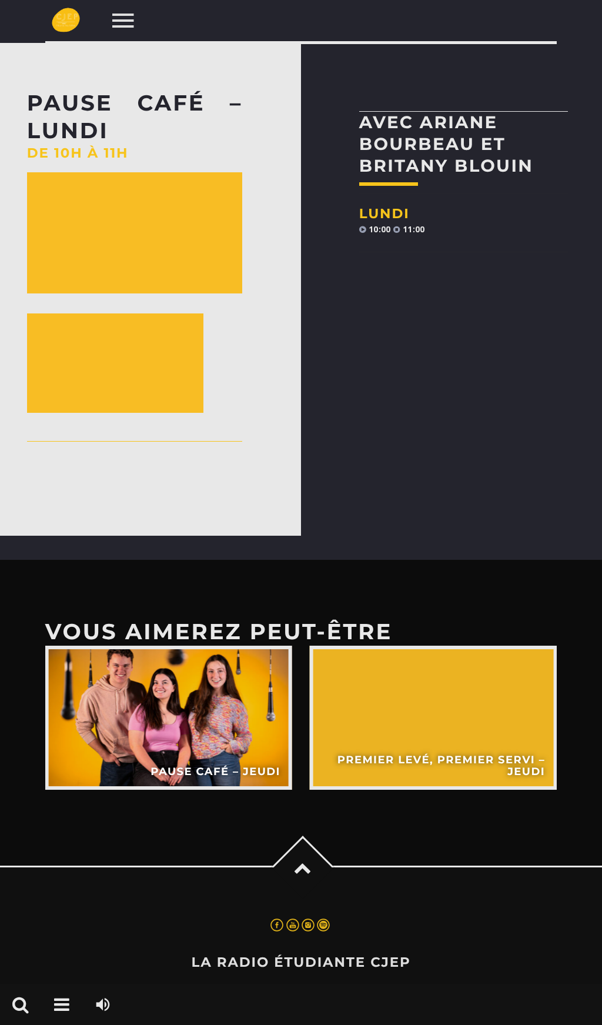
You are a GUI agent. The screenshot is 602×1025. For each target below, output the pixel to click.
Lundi (384, 213)
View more (168, 718)
